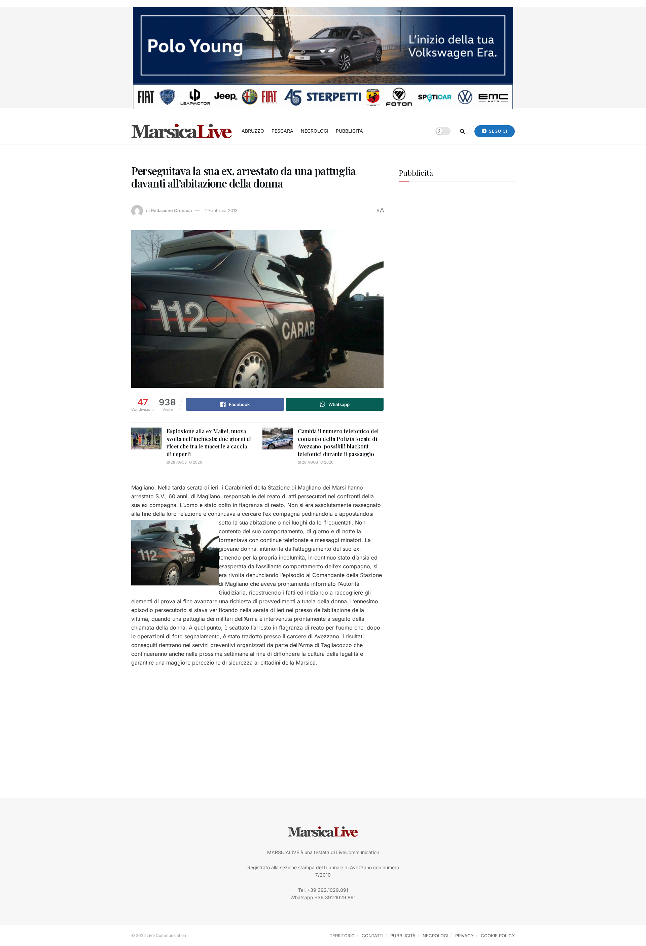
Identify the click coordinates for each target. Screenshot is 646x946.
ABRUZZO (253, 131)
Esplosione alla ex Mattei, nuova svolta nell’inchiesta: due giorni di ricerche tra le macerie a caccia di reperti (209, 442)
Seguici (497, 131)
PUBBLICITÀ (349, 131)
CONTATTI (372, 935)
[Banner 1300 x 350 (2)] (323, 57)
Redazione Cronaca (171, 210)
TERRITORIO (342, 935)
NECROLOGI (314, 131)
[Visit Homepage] (181, 131)
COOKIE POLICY (498, 935)
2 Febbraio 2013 (221, 210)
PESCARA (282, 131)
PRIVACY (464, 935)
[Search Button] (462, 131)
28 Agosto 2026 (186, 462)
